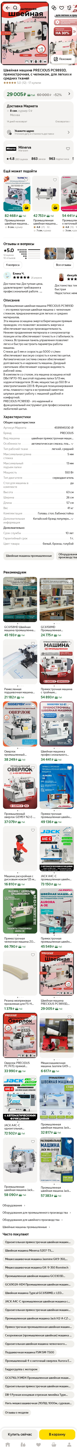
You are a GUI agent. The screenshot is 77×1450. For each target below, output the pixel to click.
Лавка (23, 1445)
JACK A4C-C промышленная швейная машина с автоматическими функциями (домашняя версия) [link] (57, 878)
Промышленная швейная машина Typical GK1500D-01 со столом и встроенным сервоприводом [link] (16, 222)
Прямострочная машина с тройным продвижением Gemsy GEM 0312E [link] (56, 691)
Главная (7, 1445)
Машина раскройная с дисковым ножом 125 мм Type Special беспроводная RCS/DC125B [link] (20, 878)
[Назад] (7, 7)
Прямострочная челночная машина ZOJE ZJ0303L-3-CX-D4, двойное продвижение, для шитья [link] (20, 940)
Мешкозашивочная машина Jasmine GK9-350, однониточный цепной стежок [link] (55, 1064)
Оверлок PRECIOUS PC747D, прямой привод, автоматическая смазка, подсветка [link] (20, 1064)
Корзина (54, 1445)
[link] (38, 1242)
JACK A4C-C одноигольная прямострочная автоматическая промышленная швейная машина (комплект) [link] (20, 1127)
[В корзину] (26, 207)
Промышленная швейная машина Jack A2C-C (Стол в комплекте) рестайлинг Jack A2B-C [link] (56, 1126)
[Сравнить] (53, 7)
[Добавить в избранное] (61, 7)
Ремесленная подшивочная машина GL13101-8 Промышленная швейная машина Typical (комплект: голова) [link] (20, 691)
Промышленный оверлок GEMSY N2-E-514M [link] (18, 815)
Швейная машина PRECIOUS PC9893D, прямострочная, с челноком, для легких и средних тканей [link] (56, 1002)
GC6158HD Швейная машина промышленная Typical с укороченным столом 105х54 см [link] (19, 628)
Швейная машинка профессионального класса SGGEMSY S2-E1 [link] (56, 753)
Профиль (69, 1445)
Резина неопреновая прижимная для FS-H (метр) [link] (18, 1002)
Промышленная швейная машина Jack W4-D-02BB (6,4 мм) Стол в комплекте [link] (18, 1188)
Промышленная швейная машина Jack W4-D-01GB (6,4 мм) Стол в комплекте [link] (55, 1189)
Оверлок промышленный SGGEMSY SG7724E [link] (17, 753)
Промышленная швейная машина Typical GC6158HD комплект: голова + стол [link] (45, 222)
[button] (38, 94)
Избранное (38, 1445)
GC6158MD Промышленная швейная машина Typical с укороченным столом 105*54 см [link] (57, 628)
